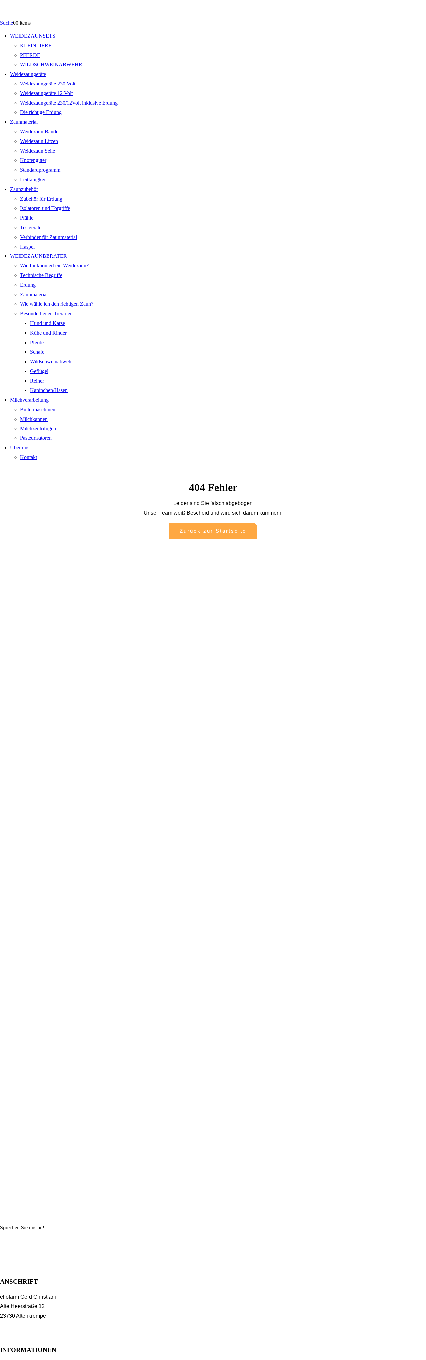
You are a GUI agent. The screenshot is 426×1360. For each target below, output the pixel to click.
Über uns (19, 447)
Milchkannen (34, 419)
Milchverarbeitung (29, 400)
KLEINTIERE (36, 45)
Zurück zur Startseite (213, 531)
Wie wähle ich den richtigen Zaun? (56, 304)
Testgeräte (30, 227)
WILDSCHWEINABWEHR (51, 64)
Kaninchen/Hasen (49, 390)
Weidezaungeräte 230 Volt (47, 83)
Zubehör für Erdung (41, 199)
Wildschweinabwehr (51, 361)
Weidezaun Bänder (40, 131)
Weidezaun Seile (37, 151)
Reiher (37, 381)
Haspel (27, 247)
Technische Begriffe (41, 275)
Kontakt (28, 457)
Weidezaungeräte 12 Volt (46, 93)
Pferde (37, 342)
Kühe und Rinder (48, 333)
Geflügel (39, 371)
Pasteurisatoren (36, 438)
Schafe (37, 352)
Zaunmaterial (24, 122)
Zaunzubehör (24, 189)
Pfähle (26, 218)
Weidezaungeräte (28, 74)
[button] (6, 23)
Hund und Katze (47, 323)
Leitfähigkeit (33, 179)
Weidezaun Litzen (39, 141)
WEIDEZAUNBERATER (38, 256)
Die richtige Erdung (41, 112)
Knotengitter (33, 160)
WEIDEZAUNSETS (32, 36)
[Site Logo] (45, 17)
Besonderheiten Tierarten (46, 313)
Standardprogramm (40, 170)
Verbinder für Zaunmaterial (48, 237)
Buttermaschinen (37, 409)
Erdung (28, 285)
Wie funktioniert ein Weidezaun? (54, 265)
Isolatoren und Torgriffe (45, 208)
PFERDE (30, 55)
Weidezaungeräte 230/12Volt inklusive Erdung (69, 103)
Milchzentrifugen (38, 428)
